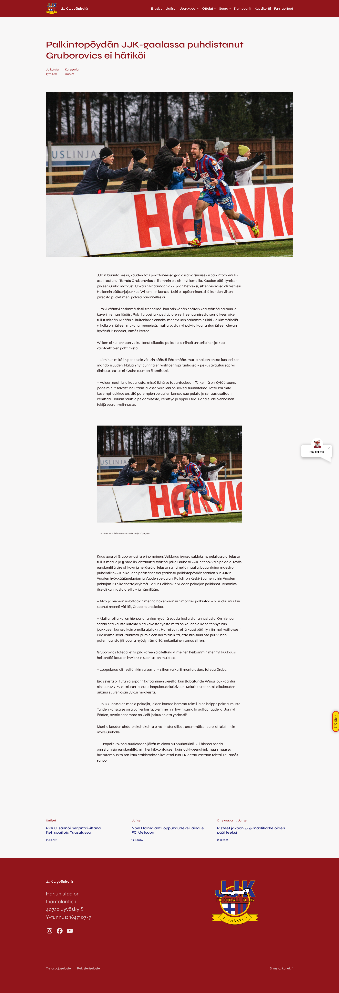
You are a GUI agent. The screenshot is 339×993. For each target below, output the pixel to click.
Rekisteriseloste (88, 968)
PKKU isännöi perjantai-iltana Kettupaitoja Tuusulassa (73, 830)
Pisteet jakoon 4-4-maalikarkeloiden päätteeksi (251, 830)
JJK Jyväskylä (74, 8)
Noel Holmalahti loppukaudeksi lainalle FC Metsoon (167, 830)
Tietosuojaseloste (58, 968)
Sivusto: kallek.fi (281, 968)
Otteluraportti (226, 820)
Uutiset (69, 74)
